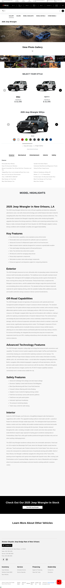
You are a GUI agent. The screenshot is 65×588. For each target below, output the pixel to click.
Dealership (52, 567)
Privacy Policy (18, 583)
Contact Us (8, 545)
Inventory (5, 567)
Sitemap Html (32, 583)
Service (20, 567)
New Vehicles (5, 574)
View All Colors (27, 146)
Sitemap (28, 583)
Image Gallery (39, 145)
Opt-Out (40, 583)
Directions (50, 572)
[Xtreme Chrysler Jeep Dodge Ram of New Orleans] (6, 5)
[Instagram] (6, 559)
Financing (36, 567)
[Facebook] (3, 559)
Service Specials (21, 572)
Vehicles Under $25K (7, 572)
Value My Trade (36, 572)
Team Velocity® (51, 582)
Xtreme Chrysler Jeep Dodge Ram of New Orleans (8, 583)
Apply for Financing (37, 570)
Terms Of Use (24, 583)
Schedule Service (21, 570)
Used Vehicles (5, 570)
